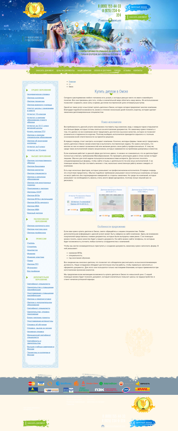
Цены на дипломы (74, 397)
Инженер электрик (35, 257)
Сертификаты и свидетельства (34, 342)
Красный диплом (35, 213)
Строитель (32, 246)
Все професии (33, 271)
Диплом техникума (36, 101)
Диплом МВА (33, 209)
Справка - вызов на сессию (39, 328)
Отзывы (127, 70)
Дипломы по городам (95, 402)
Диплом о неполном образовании (36, 178)
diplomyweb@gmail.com (111, 20)
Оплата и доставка (102, 70)
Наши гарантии (84, 70)
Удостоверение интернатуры (40, 321)
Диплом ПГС (33, 264)
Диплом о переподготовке (39, 299)
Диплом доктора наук (37, 229)
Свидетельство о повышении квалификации (40, 288)
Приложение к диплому (38, 188)
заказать (86, 210)
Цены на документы (66, 70)
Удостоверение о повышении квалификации (40, 294)
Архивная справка (35, 331)
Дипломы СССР (34, 192)
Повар (30, 260)
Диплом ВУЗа (33, 195)
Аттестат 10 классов (36, 114)
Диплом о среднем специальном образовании (39, 136)
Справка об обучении (37, 324)
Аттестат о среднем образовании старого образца (37, 119)
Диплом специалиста (36, 173)
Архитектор (32, 250)
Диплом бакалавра (36, 166)
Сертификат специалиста (38, 284)
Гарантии (70, 404)
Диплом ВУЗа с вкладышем (40, 199)
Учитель (31, 243)
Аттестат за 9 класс (36, 146)
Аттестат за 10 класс (36, 150)
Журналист (32, 267)
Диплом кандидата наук (38, 226)
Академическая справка (38, 94)
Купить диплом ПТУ (36, 131)
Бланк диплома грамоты (38, 317)
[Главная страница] (41, 56)
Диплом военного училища (39, 105)
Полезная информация (76, 402)
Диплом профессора (36, 233)
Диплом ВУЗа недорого (38, 202)
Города (117, 70)
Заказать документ (45, 70)
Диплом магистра (35, 170)
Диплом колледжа (35, 98)
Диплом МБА (33, 206)
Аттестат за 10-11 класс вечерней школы (38, 127)
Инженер (31, 253)
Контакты (138, 70)
